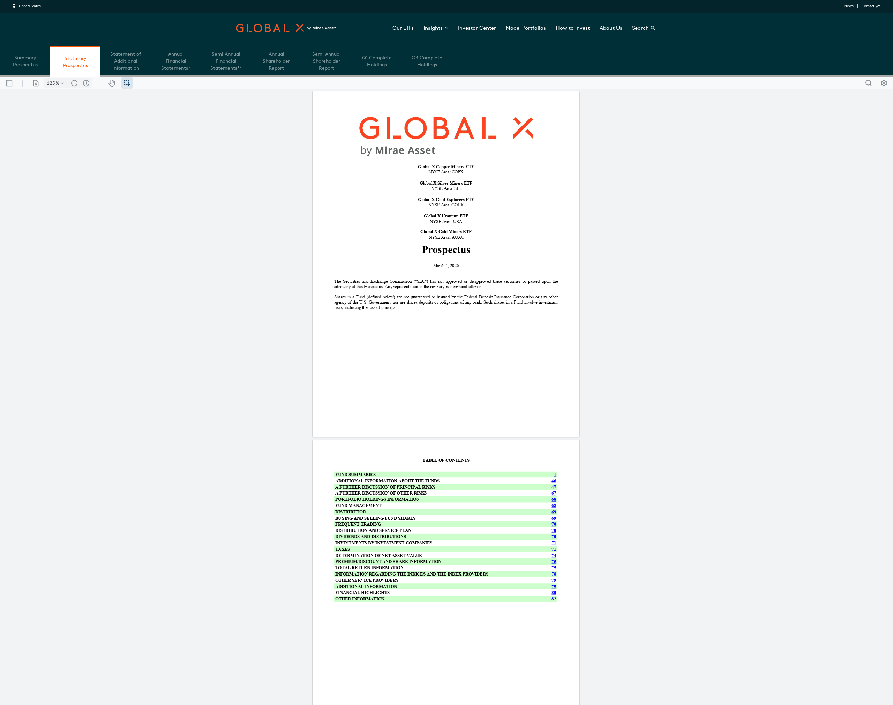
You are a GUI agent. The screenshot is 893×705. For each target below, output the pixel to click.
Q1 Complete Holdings (377, 61)
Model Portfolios (526, 28)
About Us (611, 28)
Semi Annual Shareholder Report (326, 61)
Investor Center (477, 28)
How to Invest (573, 28)
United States (30, 6)
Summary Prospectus (25, 61)
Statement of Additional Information (125, 61)
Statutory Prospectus (75, 61)
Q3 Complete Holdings (427, 61)
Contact (868, 6)
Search (640, 28)
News (849, 6)
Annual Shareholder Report (276, 61)
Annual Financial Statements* (175, 61)
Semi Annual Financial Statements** (226, 61)
